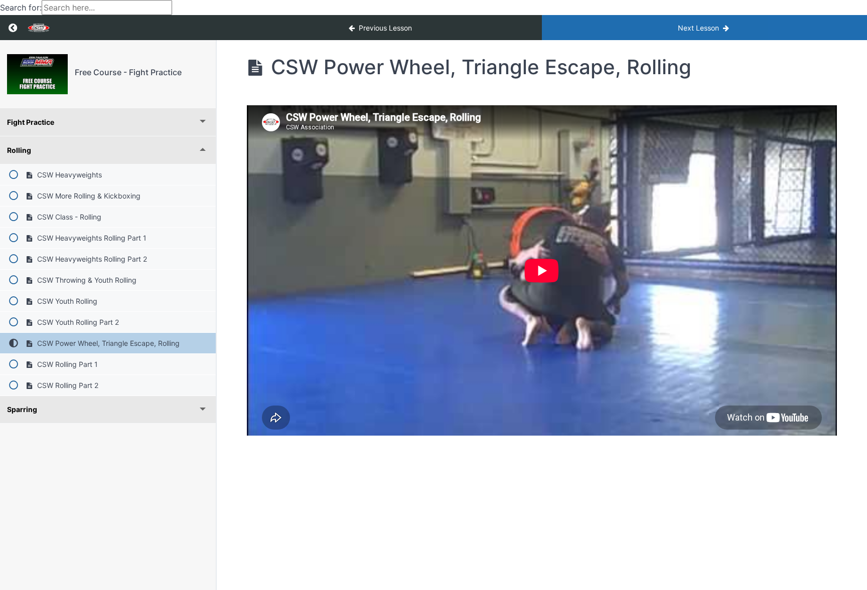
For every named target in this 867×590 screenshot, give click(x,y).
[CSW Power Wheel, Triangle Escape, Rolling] (37, 74)
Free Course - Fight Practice (128, 72)
